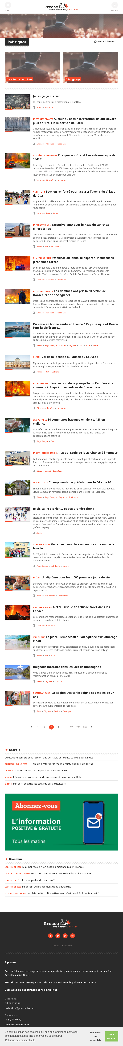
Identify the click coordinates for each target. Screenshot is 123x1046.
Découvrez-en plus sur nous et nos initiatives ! (31, 989)
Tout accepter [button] (111, 1036)
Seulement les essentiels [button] (95, 1036)
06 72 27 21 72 (12, 1002)
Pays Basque (51, 345)
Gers (81, 345)
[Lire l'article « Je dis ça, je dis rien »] (17, 102)
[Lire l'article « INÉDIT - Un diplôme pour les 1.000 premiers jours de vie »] (17, 583)
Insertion (57, 471)
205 (72, 727)
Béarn (39, 246)
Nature (58, 681)
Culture (55, 371)
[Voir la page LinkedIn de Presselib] (65, 935)
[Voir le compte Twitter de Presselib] (57, 935)
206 (78, 727)
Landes (40, 143)
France (40, 371)
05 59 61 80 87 (13, 1019)
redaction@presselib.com (19, 1008)
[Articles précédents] (31, 727)
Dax (48, 213)
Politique (73, 497)
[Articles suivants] (91, 727)
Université (50, 595)
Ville (88, 345)
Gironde (50, 143)
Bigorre (72, 345)
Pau (46, 246)
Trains (57, 711)
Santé (55, 213)
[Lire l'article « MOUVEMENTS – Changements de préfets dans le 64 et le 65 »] (17, 488)
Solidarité (55, 566)
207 (85, 727)
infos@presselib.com (17, 1024)
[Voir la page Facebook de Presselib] (50, 935)
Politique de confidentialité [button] (20, 1040)
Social (48, 471)
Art (47, 371)
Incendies (61, 143)
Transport (67, 711)
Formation (56, 246)
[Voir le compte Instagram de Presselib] (72, 935)
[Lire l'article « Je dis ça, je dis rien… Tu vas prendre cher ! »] (17, 514)
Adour (39, 107)
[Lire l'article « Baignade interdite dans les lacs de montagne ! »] (17, 672)
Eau (52, 441)
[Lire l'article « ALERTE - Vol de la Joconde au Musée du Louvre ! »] (17, 362)
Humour (49, 107)
